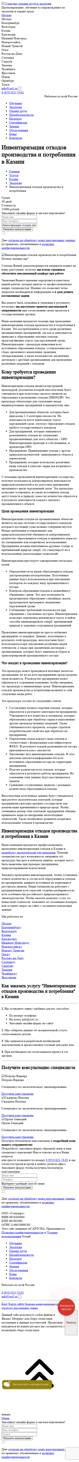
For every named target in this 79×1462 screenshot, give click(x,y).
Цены (13, 134)
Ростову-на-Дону (13, 958)
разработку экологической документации (29, 852)
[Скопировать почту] (19, 89)
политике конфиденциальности (28, 246)
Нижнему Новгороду (15, 942)
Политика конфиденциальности (23, 1232)
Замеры (14, 126)
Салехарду (8, 962)
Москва (7, 15)
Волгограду (9, 931)
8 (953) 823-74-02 (13, 92)
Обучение (15, 103)
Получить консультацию (18, 1094)
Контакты (15, 138)
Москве (7, 923)
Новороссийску (12, 946)
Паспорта (15, 118)
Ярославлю (9, 977)
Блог (5, 1304)
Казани (6, 935)
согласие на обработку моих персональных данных (41, 240)
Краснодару (9, 939)
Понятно (71, 1322)
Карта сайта (16, 1304)
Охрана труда (18, 111)
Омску (6, 954)
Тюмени (7, 969)
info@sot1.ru (9, 88)
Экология (15, 107)
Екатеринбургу (11, 927)
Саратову (8, 966)
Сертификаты (18, 122)
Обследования (18, 130)
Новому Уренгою (13, 950)
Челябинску (9, 973)
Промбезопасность (21, 115)
